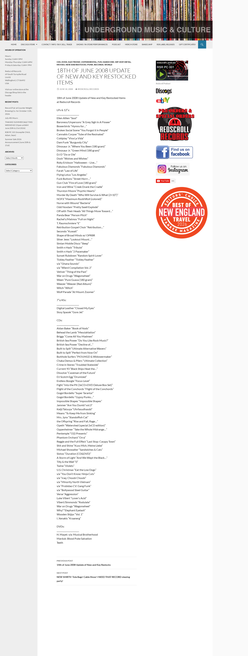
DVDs (64, 62)
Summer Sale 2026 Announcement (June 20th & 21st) (17, 142)
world (108, 64)
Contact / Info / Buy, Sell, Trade (57, 44)
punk (90, 64)
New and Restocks (76, 64)
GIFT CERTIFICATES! (187, 44)
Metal (127, 62)
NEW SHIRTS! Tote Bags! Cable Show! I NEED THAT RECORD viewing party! (93, 577)
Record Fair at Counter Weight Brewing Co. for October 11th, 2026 (18, 111)
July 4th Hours (11, 118)
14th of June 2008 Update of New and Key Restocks (84, 562)
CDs (59, 62)
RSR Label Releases (166, 44)
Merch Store (131, 44)
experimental (89, 62)
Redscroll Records (88, 89)
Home (14, 44)
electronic (74, 62)
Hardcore (108, 62)
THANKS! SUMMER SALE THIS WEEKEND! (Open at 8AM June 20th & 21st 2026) (18, 125)
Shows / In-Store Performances (92, 44)
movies (61, 64)
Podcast (116, 44)
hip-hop (119, 62)
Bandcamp (147, 44)
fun (100, 62)
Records (99, 64)
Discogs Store (28, 44)
